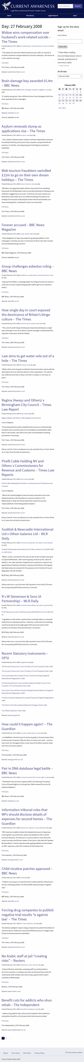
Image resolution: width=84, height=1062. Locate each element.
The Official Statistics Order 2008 (14, 711)
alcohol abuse (26, 323)
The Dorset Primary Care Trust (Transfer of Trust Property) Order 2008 (27, 666)
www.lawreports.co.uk (16, 580)
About (9, 15)
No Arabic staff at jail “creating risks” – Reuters (24, 958)
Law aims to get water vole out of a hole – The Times (28, 358)
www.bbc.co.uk (13, 113)
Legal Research (53, 15)
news (45, 46)
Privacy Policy (39, 1053)
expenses (32, 828)
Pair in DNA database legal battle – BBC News (27, 770)
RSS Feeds (27, 1053)
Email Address (62, 35)
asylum (23, 135)
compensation (26, 46)
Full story (5, 63)
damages (28, 90)
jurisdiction (31, 543)
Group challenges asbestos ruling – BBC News (28, 268)
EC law (23, 923)
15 (73, 98)
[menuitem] (9, 16)
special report (29, 234)
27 (66, 103)
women (38, 733)
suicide (49, 46)
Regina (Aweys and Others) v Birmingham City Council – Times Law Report (26, 405)
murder (23, 733)
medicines (29, 923)
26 (63, 103)
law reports (25, 414)
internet (28, 184)
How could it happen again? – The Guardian (27, 726)
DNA (33, 777)
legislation (24, 662)
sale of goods (48, 543)
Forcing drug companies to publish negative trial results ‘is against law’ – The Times (28, 915)
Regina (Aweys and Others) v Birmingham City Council (21, 418)
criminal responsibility (28, 605)
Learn (75, 15)
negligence (41, 90)
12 (63, 98)
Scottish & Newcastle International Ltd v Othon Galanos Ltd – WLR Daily (27, 534)
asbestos (24, 275)
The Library (30, 15)
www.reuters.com (14, 991)
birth (22, 90)
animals (23, 365)
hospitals (35, 90)
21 (70, 100)
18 (59, 100)
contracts (24, 543)
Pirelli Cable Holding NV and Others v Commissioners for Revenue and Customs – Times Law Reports (28, 468)
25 (59, 103)
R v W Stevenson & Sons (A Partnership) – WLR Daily (21, 598)
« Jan (59, 108)
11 (59, 98)
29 (73, 103)
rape (22, 234)
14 (70, 98)
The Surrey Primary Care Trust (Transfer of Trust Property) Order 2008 (27, 671)
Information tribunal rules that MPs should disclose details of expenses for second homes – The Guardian (27, 817)
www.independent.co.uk (17, 1030)
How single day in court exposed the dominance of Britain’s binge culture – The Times (26, 315)
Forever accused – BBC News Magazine (23, 227)
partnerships (48, 605)
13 (66, 98)
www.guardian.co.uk (15, 759)
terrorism (35, 965)
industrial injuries (37, 46)
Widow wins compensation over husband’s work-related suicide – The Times (26, 37)
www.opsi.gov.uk (14, 715)
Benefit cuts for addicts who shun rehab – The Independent (27, 1002)
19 (63, 100)
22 (73, 100)
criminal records (26, 777)
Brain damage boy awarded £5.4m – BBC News (27, 83)
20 (66, 100)
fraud (23, 184)
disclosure (24, 828)
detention (24, 965)
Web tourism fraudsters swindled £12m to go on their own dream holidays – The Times (26, 175)
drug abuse (31, 1009)
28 (70, 103)
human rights (40, 777)
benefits (24, 1009)
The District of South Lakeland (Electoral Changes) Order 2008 (24, 705)
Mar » (64, 108)
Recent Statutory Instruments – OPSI (25, 655)
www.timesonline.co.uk (16, 72)
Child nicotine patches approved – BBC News (27, 871)
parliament (43, 828)
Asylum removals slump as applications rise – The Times (23, 128)
